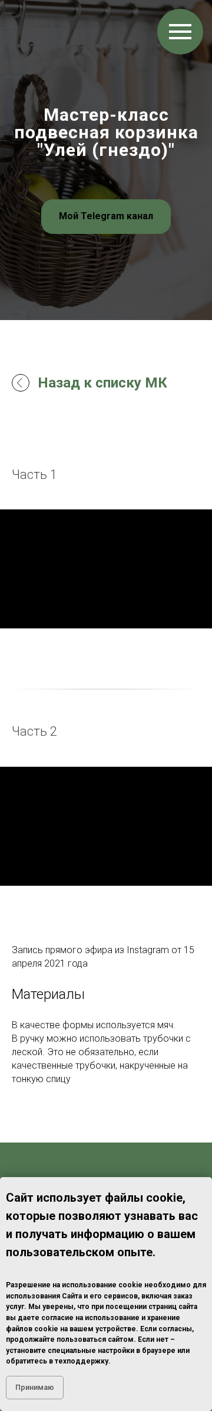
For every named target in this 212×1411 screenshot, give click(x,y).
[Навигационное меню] (180, 31)
